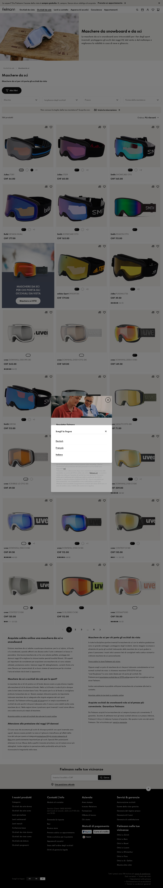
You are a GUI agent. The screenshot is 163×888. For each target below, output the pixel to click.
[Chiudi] (105, 431)
